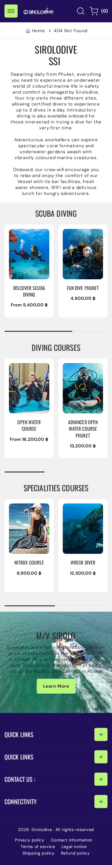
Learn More (56, 686)
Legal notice (74, 846)
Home (38, 31)
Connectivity (20, 801)
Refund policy (75, 853)
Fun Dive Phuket (82, 233)
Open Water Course (23, 370)
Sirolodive (41, 829)
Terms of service (38, 846)
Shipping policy (38, 853)
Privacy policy (29, 840)
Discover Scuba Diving (27, 236)
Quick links (18, 734)
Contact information (72, 840)
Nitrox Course (26, 507)
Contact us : (19, 779)
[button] (11, 11)
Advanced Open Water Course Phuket (82, 373)
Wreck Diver (78, 507)
